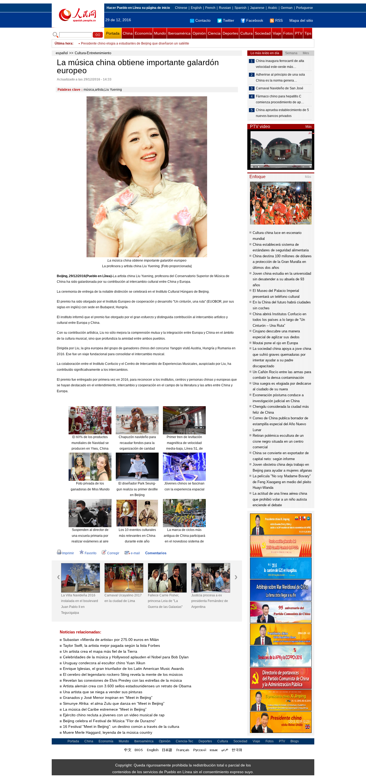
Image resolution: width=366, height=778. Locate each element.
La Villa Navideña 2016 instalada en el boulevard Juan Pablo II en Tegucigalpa (79, 604)
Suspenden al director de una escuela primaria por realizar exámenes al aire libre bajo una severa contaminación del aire (90, 541)
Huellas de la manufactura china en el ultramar (115, 46)
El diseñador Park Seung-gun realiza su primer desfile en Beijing (137, 489)
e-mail (135, 553)
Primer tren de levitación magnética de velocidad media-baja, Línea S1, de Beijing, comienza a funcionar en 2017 (184, 448)
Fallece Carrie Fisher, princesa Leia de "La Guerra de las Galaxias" (165, 601)
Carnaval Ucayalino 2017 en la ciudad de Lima (123, 598)
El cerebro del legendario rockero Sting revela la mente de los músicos (123, 674)
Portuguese (304, 8)
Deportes (230, 33)
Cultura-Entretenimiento (93, 53)
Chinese (181, 8)
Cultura (246, 33)
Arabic (272, 8)
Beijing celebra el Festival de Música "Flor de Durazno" (109, 721)
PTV (298, 33)
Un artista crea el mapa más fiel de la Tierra (100, 651)
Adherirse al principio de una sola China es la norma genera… (280, 77)
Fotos (288, 33)
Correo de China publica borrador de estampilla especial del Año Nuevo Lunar (280, 424)
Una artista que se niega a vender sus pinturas (102, 692)
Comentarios (155, 553)
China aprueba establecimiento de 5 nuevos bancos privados (282, 113)
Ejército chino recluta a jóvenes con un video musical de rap (114, 715)
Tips (307, 33)
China (128, 33)
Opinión (199, 33)
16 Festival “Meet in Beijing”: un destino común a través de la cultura (121, 726)
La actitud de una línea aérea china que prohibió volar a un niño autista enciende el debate (280, 499)
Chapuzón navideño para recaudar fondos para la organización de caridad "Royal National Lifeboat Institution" (137, 448)
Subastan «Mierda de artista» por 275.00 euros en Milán (111, 639)
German (287, 8)
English (196, 8)
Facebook (254, 20)
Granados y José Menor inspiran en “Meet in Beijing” (107, 697)
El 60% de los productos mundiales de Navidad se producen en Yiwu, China (90, 442)
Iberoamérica (179, 33)
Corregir (113, 553)
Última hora (63, 43)
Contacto (203, 20)
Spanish (240, 8)
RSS (279, 20)
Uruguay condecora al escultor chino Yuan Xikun (104, 663)
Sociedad (263, 33)
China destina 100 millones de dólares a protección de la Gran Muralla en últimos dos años (282, 262)
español (62, 53)
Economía (143, 33)
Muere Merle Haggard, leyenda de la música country (107, 732)
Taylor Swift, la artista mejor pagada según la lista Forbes (111, 645)
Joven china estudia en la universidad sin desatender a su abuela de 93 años (282, 279)
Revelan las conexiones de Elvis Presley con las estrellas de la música (122, 680)
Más (308, 127)
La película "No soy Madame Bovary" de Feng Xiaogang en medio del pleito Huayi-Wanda (282, 482)
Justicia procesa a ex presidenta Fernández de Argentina (209, 601)
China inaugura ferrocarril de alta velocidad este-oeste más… (280, 64)
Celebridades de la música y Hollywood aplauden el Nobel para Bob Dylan (126, 657)
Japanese (257, 8)
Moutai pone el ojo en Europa (275, 343)
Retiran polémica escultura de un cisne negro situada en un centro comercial (278, 441)
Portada (112, 33)
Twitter (228, 20)
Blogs (294, 741)
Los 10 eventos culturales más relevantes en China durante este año (137, 535)
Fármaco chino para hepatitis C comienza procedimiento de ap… (280, 99)
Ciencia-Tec (184, 741)
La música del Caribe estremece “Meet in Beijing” (105, 709)
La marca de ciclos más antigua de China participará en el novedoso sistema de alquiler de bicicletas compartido (184, 541)
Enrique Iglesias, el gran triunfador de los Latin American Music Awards (123, 668)
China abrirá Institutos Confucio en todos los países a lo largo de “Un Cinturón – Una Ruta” (279, 320)
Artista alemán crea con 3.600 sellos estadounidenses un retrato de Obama (127, 686)
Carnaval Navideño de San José (279, 88)
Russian (225, 8)
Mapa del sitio (301, 20)
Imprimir (68, 553)
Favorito (90, 553)
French (210, 8)
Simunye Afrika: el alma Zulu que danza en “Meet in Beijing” (114, 703)
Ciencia (214, 33)
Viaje (277, 33)
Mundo (160, 33)
